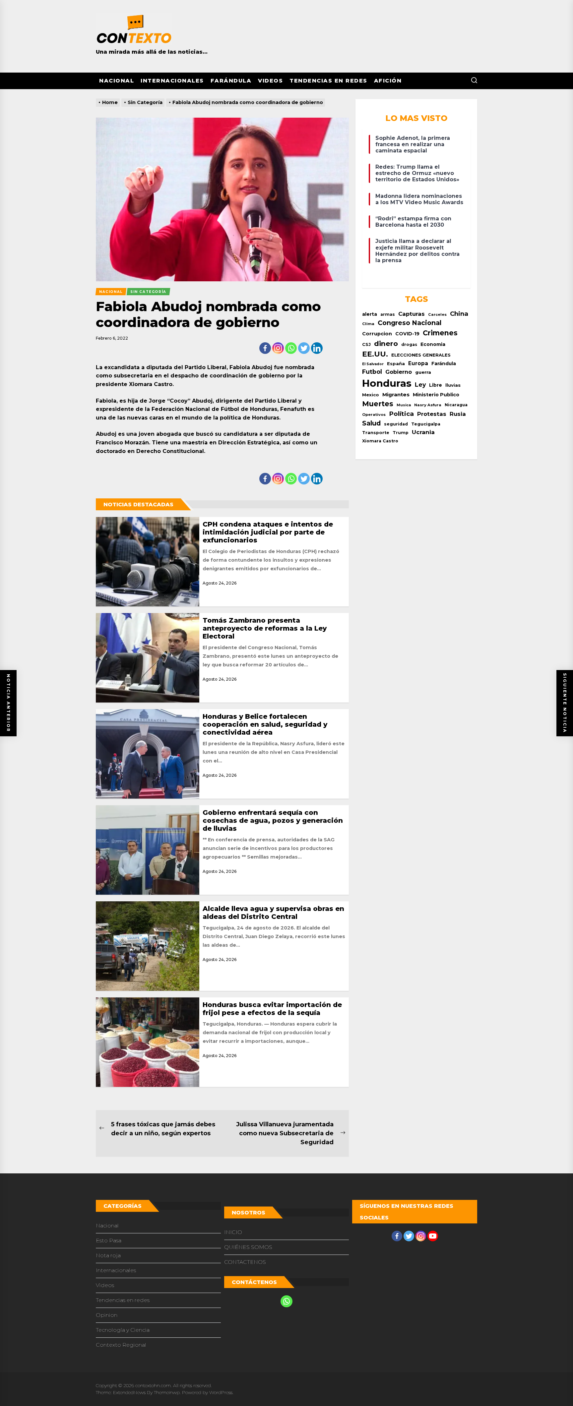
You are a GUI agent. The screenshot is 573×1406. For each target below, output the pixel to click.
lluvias (453, 385)
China (459, 313)
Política (401, 414)
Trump (401, 432)
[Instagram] (278, 348)
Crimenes (440, 333)
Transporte (375, 432)
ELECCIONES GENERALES (421, 355)
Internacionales (172, 81)
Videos (270, 81)
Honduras (387, 383)
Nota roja (108, 1255)
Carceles (437, 314)
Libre (435, 385)
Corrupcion (377, 334)
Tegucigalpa (425, 424)
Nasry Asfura (427, 405)
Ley (420, 384)
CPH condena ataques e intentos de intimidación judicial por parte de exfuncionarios (268, 532)
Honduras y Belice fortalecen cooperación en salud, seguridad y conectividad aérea (265, 724)
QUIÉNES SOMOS (248, 1247)
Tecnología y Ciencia (123, 1330)
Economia (432, 344)
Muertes (377, 403)
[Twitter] (304, 348)
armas (387, 314)
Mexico (370, 394)
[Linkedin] (317, 348)
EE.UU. (375, 354)
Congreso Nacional (409, 323)
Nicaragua (456, 405)
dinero (386, 343)
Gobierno (398, 371)
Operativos (374, 414)
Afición (388, 81)
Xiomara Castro (380, 440)
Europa (418, 363)
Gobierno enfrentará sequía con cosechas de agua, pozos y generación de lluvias (273, 820)
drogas (409, 344)
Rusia (458, 414)
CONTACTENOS (245, 1262)
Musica (404, 405)
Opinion (106, 1315)
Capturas (411, 313)
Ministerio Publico (436, 395)
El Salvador (373, 364)
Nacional (116, 81)
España (396, 363)
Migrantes (396, 394)
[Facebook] (265, 348)
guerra (423, 372)
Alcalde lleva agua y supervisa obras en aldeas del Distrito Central (273, 913)
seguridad (396, 424)
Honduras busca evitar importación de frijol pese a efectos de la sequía (272, 1009)
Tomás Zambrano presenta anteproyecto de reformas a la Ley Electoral (265, 628)
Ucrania (423, 432)
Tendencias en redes (328, 81)
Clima (368, 323)
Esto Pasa (108, 1240)
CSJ (366, 344)
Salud (371, 423)
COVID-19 (407, 334)
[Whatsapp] (291, 348)
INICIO (233, 1232)
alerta (369, 314)
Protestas (431, 414)
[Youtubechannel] (432, 1236)
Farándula (231, 81)
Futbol (372, 371)
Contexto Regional (121, 1345)
